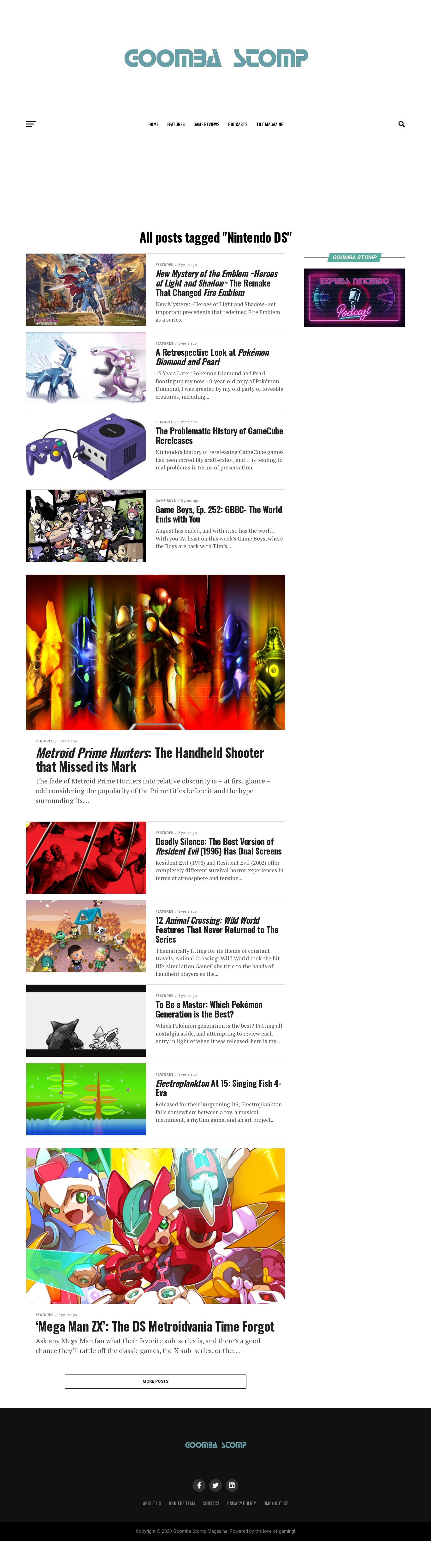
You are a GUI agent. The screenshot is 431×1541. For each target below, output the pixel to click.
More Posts (156, 1381)
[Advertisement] (215, 179)
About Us (152, 1503)
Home (153, 124)
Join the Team (182, 1503)
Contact (211, 1503)
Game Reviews (206, 124)
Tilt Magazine (269, 124)
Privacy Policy (241, 1503)
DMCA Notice (275, 1503)
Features (176, 124)
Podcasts (237, 124)
